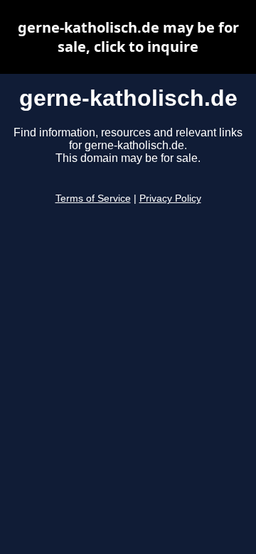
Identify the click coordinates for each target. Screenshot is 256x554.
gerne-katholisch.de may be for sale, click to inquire (128, 37)
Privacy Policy (170, 198)
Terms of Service (93, 198)
